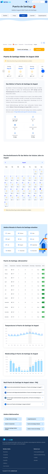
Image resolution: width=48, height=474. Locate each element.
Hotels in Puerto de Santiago (34, 428)
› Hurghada (5, 457)
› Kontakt (36, 460)
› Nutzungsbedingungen (39, 451)
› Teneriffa (5, 460)
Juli (9, 49)
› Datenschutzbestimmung (39, 454)
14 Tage (14, 15)
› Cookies (36, 457)
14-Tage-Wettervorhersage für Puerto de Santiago (25, 111)
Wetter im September (10, 423)
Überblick (5, 15)
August (23, 15)
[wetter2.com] (5, 2)
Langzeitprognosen (42, 15)
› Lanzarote (5, 454)
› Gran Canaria (6, 466)
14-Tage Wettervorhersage (11, 419)
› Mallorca (5, 463)
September (32, 15)
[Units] (27, 2)
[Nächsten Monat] (42, 162)
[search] (46, 2)
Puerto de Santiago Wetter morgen (11, 429)
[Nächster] (42, 71)
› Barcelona (5, 451)
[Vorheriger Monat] (6, 162)
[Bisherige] (3, 71)
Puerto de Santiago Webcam (34, 423)
